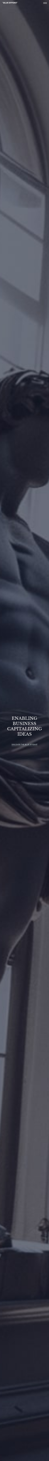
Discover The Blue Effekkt (25, 744)
